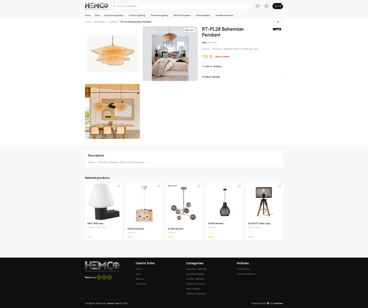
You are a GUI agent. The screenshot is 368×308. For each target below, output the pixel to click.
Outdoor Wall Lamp (97, 227)
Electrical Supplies (195, 274)
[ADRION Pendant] (144, 204)
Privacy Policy (243, 269)
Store (138, 274)
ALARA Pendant (175, 229)
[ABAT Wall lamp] (103, 201)
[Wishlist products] (257, 6)
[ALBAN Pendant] (224, 201)
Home (88, 22)
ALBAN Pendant (215, 223)
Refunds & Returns (246, 274)
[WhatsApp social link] (109, 277)
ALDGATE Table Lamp (259, 223)
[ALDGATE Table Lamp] (264, 201)
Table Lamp (254, 227)
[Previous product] (274, 22)
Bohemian (100, 22)
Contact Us (141, 284)
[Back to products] (278, 22)
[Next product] (281, 22)
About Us (140, 279)
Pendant (112, 22)
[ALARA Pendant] (184, 204)
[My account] (266, 6)
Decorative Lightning (196, 269)
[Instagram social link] (104, 277)
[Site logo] (96, 6)
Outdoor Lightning (195, 279)
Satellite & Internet (195, 284)
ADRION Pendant (135, 229)
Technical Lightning (195, 293)
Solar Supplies (193, 288)
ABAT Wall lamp (95, 223)
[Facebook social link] (99, 277)
